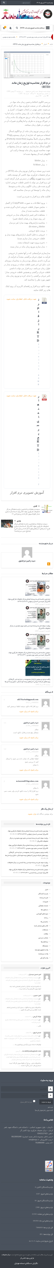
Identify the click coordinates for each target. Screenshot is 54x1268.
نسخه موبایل (19, 1263)
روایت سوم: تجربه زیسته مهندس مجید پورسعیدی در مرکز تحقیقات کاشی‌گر (30, 627)
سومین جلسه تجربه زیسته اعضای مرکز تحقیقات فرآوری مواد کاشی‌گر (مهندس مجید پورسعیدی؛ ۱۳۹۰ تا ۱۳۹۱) (29, 654)
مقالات (46, 934)
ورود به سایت (46, 1102)
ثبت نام (50, 1107)
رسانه (46, 917)
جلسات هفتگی (43, 905)
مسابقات (45, 929)
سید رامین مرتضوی (32, 91)
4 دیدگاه (33, 93)
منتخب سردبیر (43, 937)
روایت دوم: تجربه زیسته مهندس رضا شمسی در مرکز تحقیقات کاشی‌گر (27, 864)
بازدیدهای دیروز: (46, 1207)
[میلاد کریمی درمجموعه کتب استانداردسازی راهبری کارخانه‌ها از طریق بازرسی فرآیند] (47, 1019)
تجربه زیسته (44, 897)
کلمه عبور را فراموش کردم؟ (44, 1110)
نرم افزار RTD (38, 320)
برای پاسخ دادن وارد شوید (28, 711)
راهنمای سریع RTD (38, 423)
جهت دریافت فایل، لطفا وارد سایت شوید (21, 299)
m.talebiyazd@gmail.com (31, 1051)
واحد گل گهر (44, 958)
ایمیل (37, 96)
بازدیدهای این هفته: (45, 1214)
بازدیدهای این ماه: (46, 1221)
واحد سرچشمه (43, 953)
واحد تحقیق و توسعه (41, 949)
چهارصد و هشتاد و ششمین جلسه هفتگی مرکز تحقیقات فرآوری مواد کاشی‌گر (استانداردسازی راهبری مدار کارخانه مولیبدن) (22, 980)
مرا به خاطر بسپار (26, 1102)
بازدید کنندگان (43, 893)
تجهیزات (45, 901)
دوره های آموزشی (42, 913)
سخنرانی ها (44, 921)
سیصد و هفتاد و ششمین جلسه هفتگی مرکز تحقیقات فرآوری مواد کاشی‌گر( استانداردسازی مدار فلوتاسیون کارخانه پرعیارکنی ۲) (22, 511)
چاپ (44, 96)
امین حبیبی (37, 995)
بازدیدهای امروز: (46, 1194)
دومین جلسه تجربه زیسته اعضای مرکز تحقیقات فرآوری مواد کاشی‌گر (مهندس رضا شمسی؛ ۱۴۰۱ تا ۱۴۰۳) (28, 871)
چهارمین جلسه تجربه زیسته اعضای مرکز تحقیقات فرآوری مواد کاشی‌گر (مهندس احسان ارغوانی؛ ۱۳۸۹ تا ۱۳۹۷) (29, 600)
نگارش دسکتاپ (31, 1263)
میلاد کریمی (37, 1016)
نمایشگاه (45, 946)
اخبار (46, 93)
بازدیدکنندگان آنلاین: (44, 1187)
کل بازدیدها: (48, 1227)
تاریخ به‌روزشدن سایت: (44, 1241)
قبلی (35, 506)
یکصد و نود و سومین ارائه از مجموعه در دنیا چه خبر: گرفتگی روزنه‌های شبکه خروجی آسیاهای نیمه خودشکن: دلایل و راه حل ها (27, 680)
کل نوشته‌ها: (48, 1234)
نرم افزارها (40, 93)
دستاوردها (44, 909)
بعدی (19, 521)
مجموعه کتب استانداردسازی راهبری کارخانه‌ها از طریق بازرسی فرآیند (22, 1021)
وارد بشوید (32, 814)
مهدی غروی (37, 1032)
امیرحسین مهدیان (35, 974)
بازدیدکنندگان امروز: (44, 1200)
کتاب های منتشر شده (41, 925)
